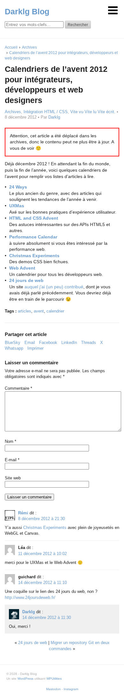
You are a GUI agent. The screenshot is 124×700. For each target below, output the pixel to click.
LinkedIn (69, 342)
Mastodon (53, 689)
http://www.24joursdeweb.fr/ (30, 597)
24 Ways (18, 186)
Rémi (23, 513)
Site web (13, 478)
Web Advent (22, 268)
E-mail (12, 459)
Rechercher (78, 25)
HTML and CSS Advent (33, 218)
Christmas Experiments (34, 255)
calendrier (55, 311)
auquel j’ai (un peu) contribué (53, 286)
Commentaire (18, 388)
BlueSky (12, 342)
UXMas (16, 205)
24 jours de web (26, 280)
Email (29, 342)
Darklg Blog (27, 11)
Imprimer (35, 348)
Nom (10, 441)
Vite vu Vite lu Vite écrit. (92, 111)
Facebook (48, 342)
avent (39, 311)
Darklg (54, 117)
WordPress (25, 678)
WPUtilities (54, 678)
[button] (113, 10)
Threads (88, 342)
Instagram (71, 689)
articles (24, 311)
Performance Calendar (33, 236)
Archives (13, 111)
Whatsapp (14, 348)
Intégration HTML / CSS (46, 111)
